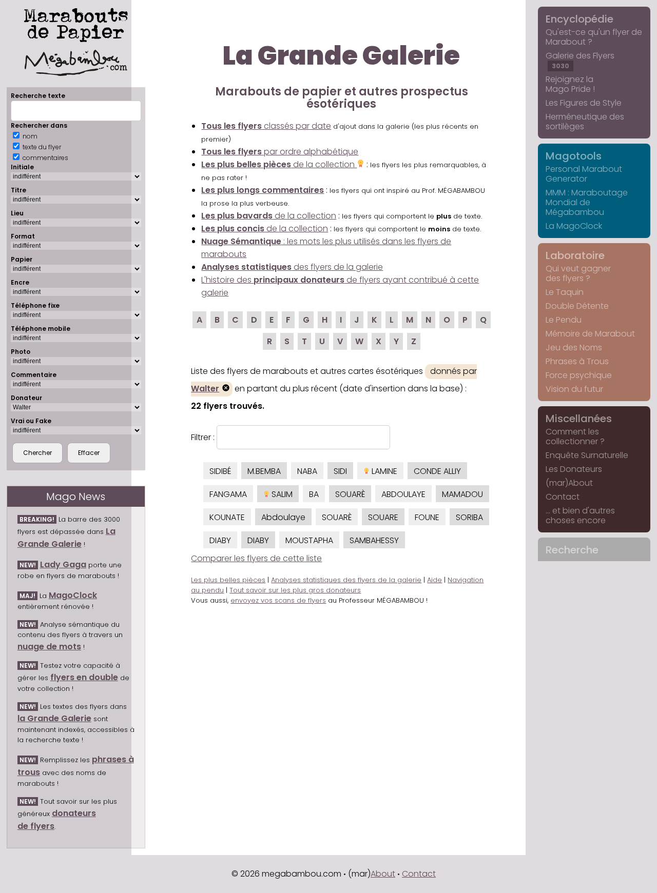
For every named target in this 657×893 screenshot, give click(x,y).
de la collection (279, 164)
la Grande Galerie (54, 718)
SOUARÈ (350, 494)
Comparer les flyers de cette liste (256, 558)
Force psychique (579, 375)
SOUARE (383, 517)
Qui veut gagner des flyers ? (578, 273)
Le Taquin (565, 292)
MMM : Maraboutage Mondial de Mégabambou (587, 202)
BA (314, 494)
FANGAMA (228, 494)
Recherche (572, 550)
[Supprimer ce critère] (226, 389)
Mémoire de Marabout (590, 334)
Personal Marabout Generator (584, 174)
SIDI (340, 471)
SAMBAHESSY (374, 540)
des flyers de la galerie (292, 267)
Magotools (574, 156)
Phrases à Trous (577, 361)
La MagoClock (574, 226)
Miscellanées (579, 418)
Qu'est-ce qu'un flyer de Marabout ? (594, 37)
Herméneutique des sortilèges (585, 121)
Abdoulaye (283, 517)
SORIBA (469, 517)
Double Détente (577, 306)
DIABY (220, 540)
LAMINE (383, 471)
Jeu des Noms (574, 347)
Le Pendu (564, 320)
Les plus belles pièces (228, 580)
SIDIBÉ (220, 471)
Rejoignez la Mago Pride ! (570, 84)
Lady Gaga (63, 564)
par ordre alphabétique (279, 151)
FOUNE (427, 517)
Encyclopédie (579, 19)
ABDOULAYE (403, 494)
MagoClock (73, 595)
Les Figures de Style (584, 103)
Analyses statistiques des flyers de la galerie (346, 580)
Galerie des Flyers (580, 60)
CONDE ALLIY (437, 471)
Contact (562, 497)
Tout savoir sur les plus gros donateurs (295, 590)
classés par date (266, 126)
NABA (307, 471)
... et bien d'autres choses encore (580, 515)
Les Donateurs (574, 469)
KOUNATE (227, 517)
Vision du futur (574, 389)
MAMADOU (462, 494)
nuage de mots (49, 646)
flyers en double (84, 677)
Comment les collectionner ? (575, 436)
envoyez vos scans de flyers (278, 600)
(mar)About (569, 483)
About (383, 874)
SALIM (281, 494)
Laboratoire (575, 255)
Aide (434, 580)
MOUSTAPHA (309, 540)
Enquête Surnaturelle (587, 455)
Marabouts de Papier (76, 23)
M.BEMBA (264, 471)
